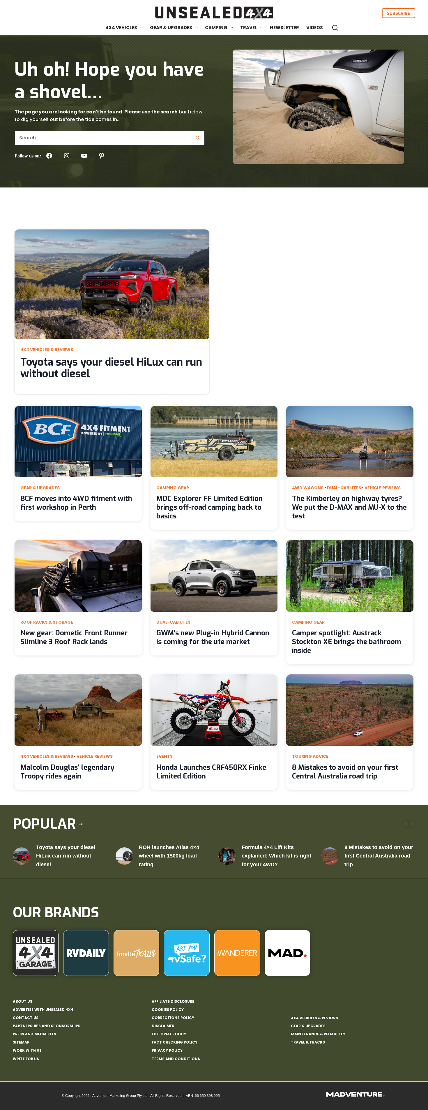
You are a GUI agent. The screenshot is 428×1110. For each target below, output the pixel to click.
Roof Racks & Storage (46, 622)
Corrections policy (173, 1018)
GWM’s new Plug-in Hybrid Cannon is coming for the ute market (212, 637)
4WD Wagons (307, 488)
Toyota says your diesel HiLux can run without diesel (111, 368)
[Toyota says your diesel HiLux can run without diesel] (21, 856)
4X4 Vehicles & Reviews (46, 350)
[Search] (335, 28)
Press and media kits (34, 1034)
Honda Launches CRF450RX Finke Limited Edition (211, 772)
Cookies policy (168, 1009)
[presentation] (112, 284)
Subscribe (398, 13)
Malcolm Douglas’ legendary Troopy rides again (67, 772)
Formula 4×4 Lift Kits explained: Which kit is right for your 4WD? (276, 855)
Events (164, 756)
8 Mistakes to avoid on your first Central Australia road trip (345, 772)
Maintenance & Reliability (318, 1034)
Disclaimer (163, 1026)
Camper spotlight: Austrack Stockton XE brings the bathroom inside (346, 642)
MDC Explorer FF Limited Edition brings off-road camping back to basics (209, 507)
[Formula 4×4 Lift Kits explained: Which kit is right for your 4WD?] (227, 856)
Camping (216, 27)
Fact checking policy (174, 1042)
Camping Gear (172, 488)
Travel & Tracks (308, 1042)
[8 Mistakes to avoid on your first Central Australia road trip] (330, 856)
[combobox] (102, 138)
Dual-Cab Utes (344, 488)
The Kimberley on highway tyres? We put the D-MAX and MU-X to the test (349, 507)
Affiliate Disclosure (173, 1001)
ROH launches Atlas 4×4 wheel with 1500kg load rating (169, 855)
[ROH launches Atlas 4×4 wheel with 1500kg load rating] (124, 856)
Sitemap (21, 1042)
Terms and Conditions (176, 1059)
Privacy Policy (167, 1050)
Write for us (26, 1059)
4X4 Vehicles (121, 27)
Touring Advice (310, 756)
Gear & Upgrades (171, 27)
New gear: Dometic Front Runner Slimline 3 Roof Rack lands (74, 637)
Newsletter (284, 27)
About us (22, 1001)
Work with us (27, 1050)
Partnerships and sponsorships (46, 1026)
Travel (248, 27)
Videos (314, 27)
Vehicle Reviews (383, 488)
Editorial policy (169, 1034)
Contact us (25, 1018)
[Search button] (197, 138)
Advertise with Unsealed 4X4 (43, 1009)
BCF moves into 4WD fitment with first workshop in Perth (76, 503)
